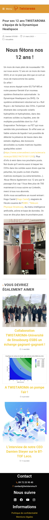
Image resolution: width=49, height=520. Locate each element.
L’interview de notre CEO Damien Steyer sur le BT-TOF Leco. (24, 451)
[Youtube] (28, 500)
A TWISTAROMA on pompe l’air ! (24, 389)
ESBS (25, 203)
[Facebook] (21, 500)
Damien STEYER (11, 36)
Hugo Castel (23, 199)
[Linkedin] (15, 500)
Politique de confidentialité (24, 513)
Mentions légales (24, 517)
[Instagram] (34, 500)
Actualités (9, 39)
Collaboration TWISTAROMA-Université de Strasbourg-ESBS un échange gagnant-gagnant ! (24, 337)
